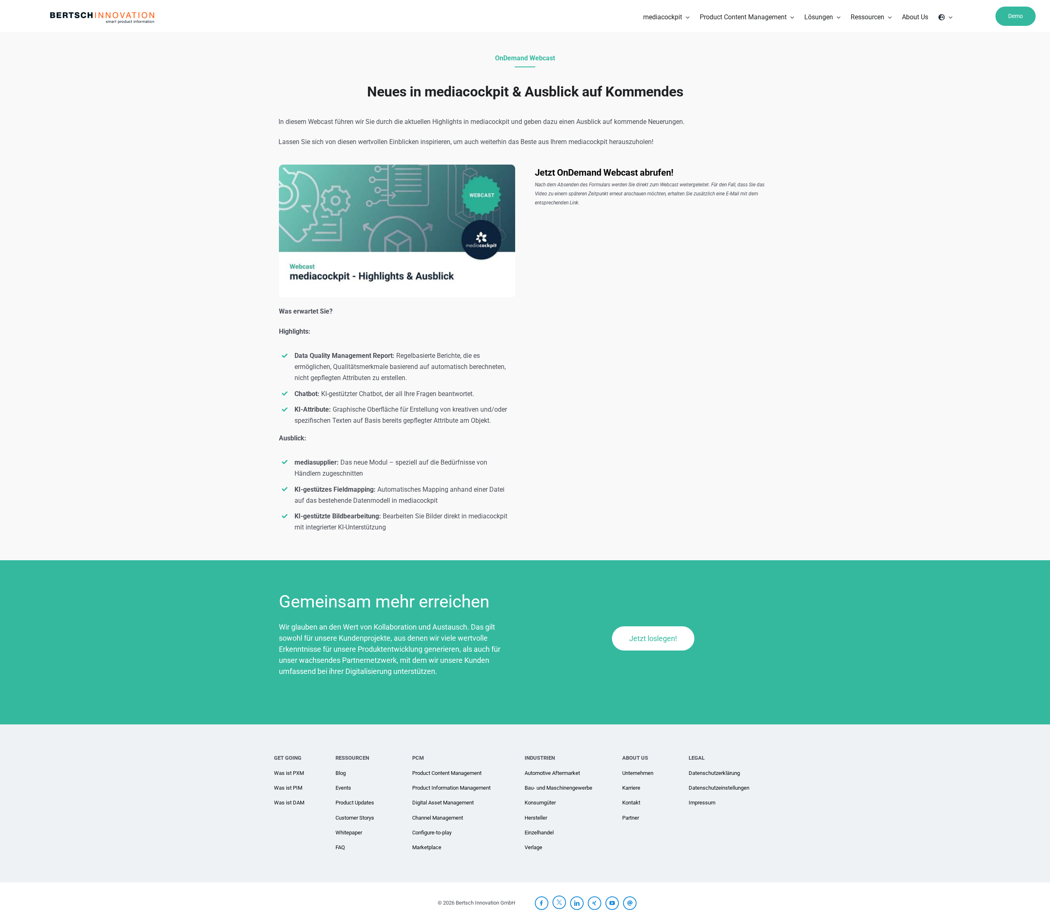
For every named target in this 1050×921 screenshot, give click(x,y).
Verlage (533, 847)
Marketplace (426, 847)
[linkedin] (577, 903)
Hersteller (536, 818)
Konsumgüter (540, 803)
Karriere (631, 788)
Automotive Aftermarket (552, 773)
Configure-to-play (432, 832)
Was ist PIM (288, 788)
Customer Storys (355, 818)
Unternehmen (637, 773)
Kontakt (631, 803)
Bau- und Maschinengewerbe (558, 788)
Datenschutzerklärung (714, 773)
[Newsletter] (630, 903)
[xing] (594, 903)
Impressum (702, 803)
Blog (341, 773)
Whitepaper (349, 832)
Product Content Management (447, 773)
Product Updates (355, 803)
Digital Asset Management (443, 803)
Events (343, 788)
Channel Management (437, 818)
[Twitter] (559, 902)
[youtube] (612, 903)
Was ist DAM (289, 803)
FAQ (340, 847)
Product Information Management (451, 788)
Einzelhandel (539, 832)
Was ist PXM (289, 773)
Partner (630, 818)
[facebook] (541, 903)
